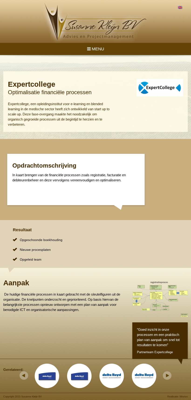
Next (167, 375)
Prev (24, 375)
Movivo (184, 396)
